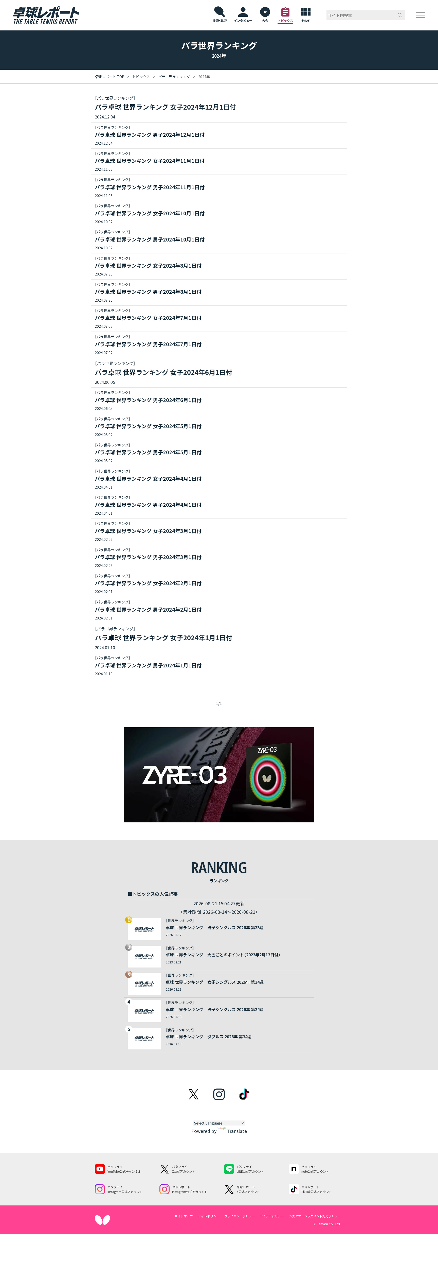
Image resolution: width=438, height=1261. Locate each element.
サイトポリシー (208, 1216)
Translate (237, 1131)
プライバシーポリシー (239, 1216)
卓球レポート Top (109, 76)
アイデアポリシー (272, 1216)
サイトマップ (184, 1216)
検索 (400, 15)
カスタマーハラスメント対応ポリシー (315, 1216)
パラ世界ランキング (174, 76)
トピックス (141, 76)
